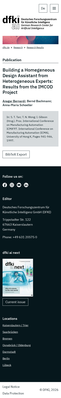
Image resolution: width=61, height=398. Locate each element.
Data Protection (13, 393)
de (43, 8)
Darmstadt (9, 351)
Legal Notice (11, 387)
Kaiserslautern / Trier (15, 325)
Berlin (6, 358)
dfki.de (6, 47)
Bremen (7, 338)
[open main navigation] (54, 8)
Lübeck (7, 365)
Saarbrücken (10, 332)
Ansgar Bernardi (14, 101)
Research (18, 47)
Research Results (35, 47)
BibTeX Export (16, 154)
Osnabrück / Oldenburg (16, 345)
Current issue (15, 302)
